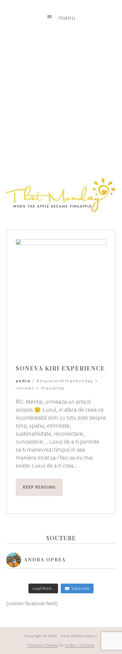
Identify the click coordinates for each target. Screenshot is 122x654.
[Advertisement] (61, 102)
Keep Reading (39, 487)
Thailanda (52, 388)
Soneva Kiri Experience (60, 368)
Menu (67, 17)
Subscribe (80, 588)
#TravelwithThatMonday (64, 381)
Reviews (25, 388)
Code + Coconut (80, 645)
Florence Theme (43, 645)
